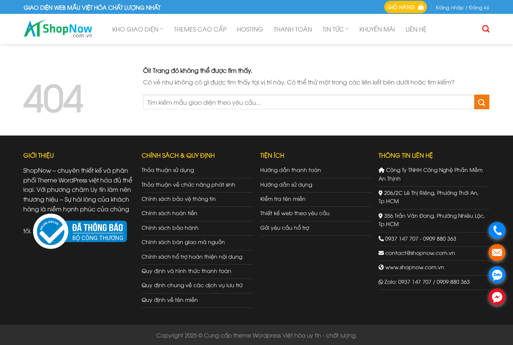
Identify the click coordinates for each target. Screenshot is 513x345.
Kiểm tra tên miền (283, 198)
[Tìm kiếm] (485, 29)
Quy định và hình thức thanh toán (186, 270)
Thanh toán (293, 29)
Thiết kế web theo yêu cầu (295, 212)
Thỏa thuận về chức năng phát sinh (188, 184)
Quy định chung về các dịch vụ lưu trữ (192, 284)
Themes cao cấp (200, 29)
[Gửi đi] (481, 102)
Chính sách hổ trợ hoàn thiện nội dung (192, 256)
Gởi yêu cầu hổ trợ (284, 227)
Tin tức (333, 29)
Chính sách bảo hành (170, 227)
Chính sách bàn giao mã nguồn (183, 241)
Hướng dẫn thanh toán (290, 169)
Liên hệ (416, 29)
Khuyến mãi (377, 29)
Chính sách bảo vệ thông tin (179, 198)
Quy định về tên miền (170, 299)
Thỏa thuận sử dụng (168, 169)
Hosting (250, 29)
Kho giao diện (135, 29)
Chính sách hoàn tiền (170, 212)
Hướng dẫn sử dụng (286, 184)
